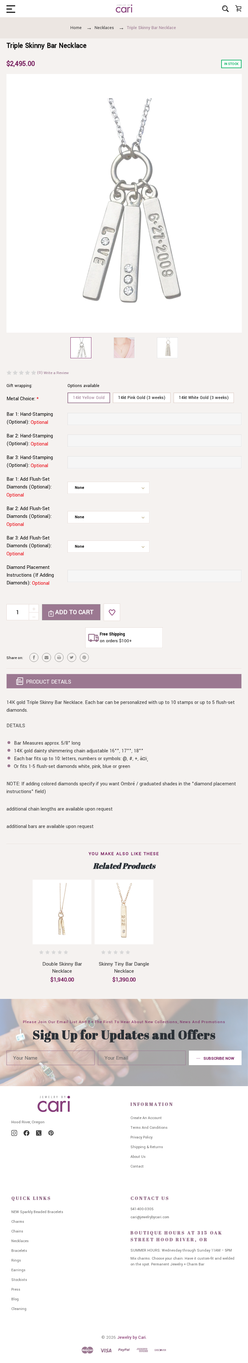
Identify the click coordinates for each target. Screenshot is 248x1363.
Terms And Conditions (149, 1127)
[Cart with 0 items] (238, 8)
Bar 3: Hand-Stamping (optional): (29, 461)
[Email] (46, 657)
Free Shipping (112, 634)
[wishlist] (112, 612)
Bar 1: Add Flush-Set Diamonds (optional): (29, 487)
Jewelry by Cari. (132, 1337)
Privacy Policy (141, 1137)
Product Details (48, 682)
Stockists (19, 1279)
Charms (17, 1221)
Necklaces (20, 1241)
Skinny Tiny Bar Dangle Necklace (124, 967)
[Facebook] (33, 657)
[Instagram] (14, 1133)
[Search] (225, 8)
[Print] (59, 657)
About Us (138, 1156)
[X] (39, 1133)
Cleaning (18, 1308)
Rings (16, 1260)
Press (15, 1289)
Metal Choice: (22, 399)
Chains (17, 1231)
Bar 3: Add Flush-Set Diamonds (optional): (29, 546)
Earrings (18, 1270)
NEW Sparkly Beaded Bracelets (37, 1212)
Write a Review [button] (56, 373)
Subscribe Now (218, 1058)
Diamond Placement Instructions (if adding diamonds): (30, 575)
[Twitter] (71, 657)
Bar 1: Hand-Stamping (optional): (29, 418)
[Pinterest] (84, 657)
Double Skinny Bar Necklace (62, 967)
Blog (15, 1299)
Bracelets (19, 1250)
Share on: (14, 658)
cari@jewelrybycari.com (149, 1217)
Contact (137, 1166)
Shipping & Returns (146, 1147)
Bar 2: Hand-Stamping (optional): (29, 440)
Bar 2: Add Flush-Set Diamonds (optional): (29, 516)
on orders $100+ (116, 641)
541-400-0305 (141, 1209)
